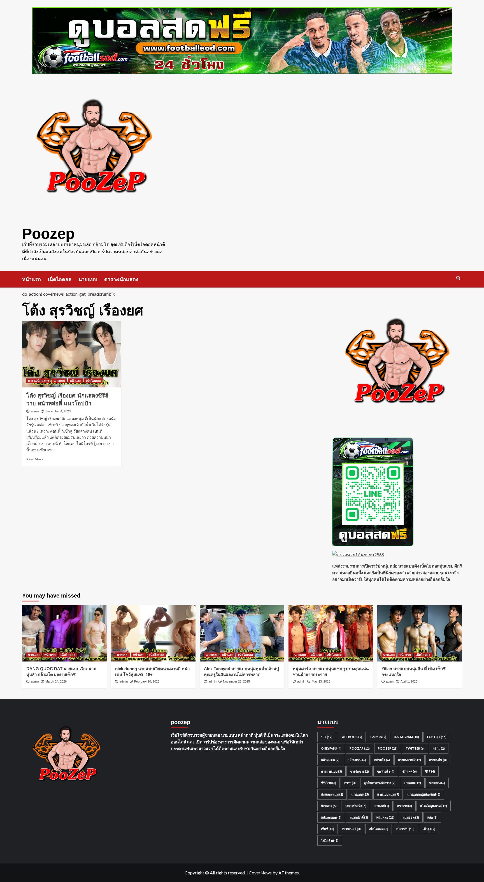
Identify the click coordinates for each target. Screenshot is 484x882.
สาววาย (404, 806)
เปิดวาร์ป (405, 829)
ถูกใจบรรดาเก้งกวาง (379, 783)
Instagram (406, 737)
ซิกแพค (409, 771)
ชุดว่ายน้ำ (385, 771)
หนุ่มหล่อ (385, 817)
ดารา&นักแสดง (121, 279)
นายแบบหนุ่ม (388, 794)
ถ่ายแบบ (412, 783)
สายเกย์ (381, 806)
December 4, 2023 (58, 411)
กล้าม (439, 748)
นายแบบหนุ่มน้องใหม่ (423, 794)
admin (35, 411)
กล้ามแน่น (357, 760)
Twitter (415, 748)
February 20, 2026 (146, 681)
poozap (360, 748)
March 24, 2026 (56, 681)
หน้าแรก (31, 279)
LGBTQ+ (436, 737)
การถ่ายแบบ (331, 771)
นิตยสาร (329, 806)
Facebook (351, 737)
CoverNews (260, 872)
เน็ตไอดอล (59, 279)
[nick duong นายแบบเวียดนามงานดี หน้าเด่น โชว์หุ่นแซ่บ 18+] (153, 633)
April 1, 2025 (409, 681)
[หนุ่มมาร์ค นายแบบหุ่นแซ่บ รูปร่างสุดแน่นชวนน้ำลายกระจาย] (330, 633)
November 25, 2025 (236, 681)
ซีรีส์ (430, 771)
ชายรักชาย (359, 771)
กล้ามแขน (330, 760)
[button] (458, 278)
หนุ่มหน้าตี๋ (359, 817)
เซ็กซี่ (327, 829)
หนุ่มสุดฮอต (331, 817)
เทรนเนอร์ (351, 829)
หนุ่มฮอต (410, 817)
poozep (387, 748)
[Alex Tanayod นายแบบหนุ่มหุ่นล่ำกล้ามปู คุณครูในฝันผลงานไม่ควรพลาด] (242, 633)
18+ (326, 737)
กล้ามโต (382, 760)
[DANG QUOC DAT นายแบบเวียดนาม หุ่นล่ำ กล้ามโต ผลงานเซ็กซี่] (64, 633)
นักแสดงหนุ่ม (332, 794)
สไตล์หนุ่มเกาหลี (433, 806)
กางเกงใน (438, 760)
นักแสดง (437, 783)
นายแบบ (87, 279)
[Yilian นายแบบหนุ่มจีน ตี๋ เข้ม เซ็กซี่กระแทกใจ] (419, 633)
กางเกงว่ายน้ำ (409, 760)
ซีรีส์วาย (328, 783)
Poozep (48, 233)
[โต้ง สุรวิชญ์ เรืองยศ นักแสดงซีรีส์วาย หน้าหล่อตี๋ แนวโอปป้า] (71, 354)
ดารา (350, 783)
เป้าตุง (429, 829)
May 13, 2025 (321, 681)
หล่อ (432, 817)
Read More (34, 459)
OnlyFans (331, 748)
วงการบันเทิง (355, 806)
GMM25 (378, 737)
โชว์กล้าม (329, 840)
